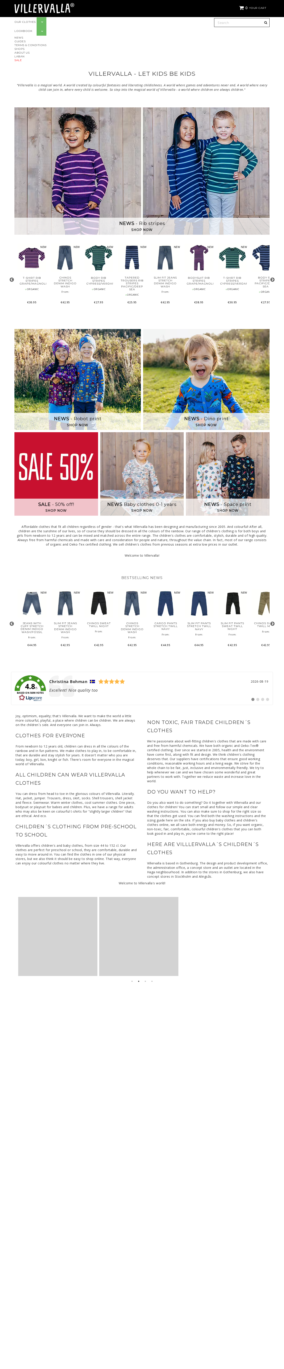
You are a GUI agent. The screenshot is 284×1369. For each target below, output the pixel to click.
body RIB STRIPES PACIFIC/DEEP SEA (266, 282)
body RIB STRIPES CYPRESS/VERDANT (98, 280)
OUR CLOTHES (25, 21)
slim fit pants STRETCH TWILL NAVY (199, 626)
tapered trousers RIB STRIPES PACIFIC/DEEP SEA (132, 283)
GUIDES (20, 41)
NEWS (18, 37)
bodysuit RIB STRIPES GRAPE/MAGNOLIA (199, 280)
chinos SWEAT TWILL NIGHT (99, 624)
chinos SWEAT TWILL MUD (266, 624)
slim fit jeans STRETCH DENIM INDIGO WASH (165, 282)
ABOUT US (22, 52)
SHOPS (19, 48)
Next (272, 280)
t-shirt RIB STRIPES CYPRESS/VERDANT (232, 280)
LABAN (19, 56)
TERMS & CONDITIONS (30, 45)
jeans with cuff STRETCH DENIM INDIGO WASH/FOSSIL (32, 627)
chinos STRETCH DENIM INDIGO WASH (65, 282)
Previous (11, 280)
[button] (253, 8)
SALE (18, 60)
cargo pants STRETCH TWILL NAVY (166, 626)
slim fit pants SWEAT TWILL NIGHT (232, 626)
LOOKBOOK (23, 31)
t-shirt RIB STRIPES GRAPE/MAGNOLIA (32, 280)
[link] (142, 688)
